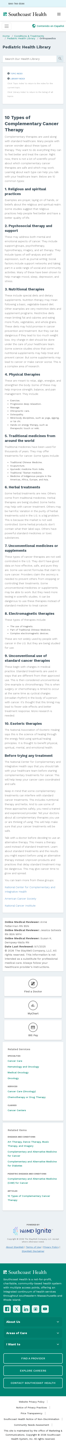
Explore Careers (33, 1370)
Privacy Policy (51, 1247)
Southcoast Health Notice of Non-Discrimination (31, 1419)
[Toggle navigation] (6, 26)
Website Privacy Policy (31, 1401)
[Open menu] (59, 14)
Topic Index (16, 73)
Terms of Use (33, 1247)
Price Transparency (31, 1413)
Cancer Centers (17, 1110)
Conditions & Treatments (29, 36)
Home (6, 36)
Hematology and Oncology (23, 1066)
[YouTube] (45, 1309)
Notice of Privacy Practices (31, 1407)
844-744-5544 (16, 3)
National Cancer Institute (20, 905)
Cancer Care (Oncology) (22, 1091)
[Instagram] (35, 1309)
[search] (29, 59)
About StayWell (15, 1247)
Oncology (13, 1078)
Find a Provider (33, 1358)
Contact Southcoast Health (33, 1383)
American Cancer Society (20, 898)
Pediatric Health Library (21, 38)
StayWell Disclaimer (33, 1251)
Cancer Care (15, 1061)
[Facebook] (7, 1309)
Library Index (17, 79)
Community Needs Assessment (31, 1425)
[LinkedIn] (26, 1309)
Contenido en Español (50, 26)
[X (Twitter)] (16, 1309)
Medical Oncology (18, 1072)
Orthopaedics (48, 38)
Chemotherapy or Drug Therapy (27, 1097)
